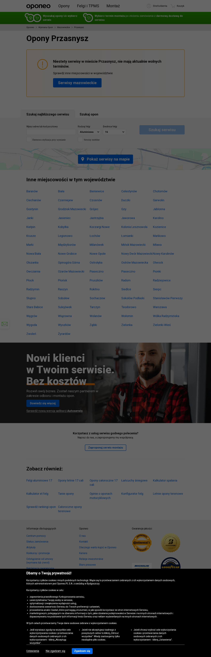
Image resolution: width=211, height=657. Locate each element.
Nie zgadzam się (55, 651)
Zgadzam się (82, 651)
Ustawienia (32, 651)
